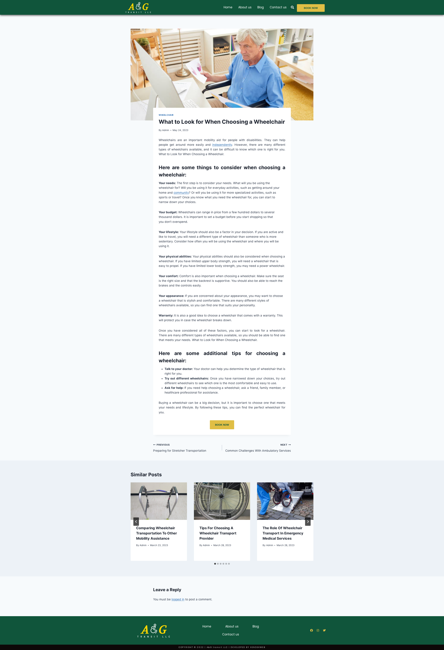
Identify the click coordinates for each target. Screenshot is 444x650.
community (181, 192)
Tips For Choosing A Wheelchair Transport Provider (217, 533)
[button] (292, 7)
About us (244, 7)
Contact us (278, 7)
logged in (178, 599)
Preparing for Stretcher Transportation (179, 448)
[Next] (308, 521)
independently (222, 144)
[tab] (215, 564)
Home (228, 7)
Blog (260, 7)
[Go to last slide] (136, 521)
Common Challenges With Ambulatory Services (258, 448)
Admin (165, 130)
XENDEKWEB (257, 647)
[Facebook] (311, 630)
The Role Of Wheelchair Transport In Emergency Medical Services (283, 533)
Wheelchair (166, 115)
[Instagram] (318, 630)
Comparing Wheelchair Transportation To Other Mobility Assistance (156, 533)
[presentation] (159, 501)
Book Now (222, 424)
